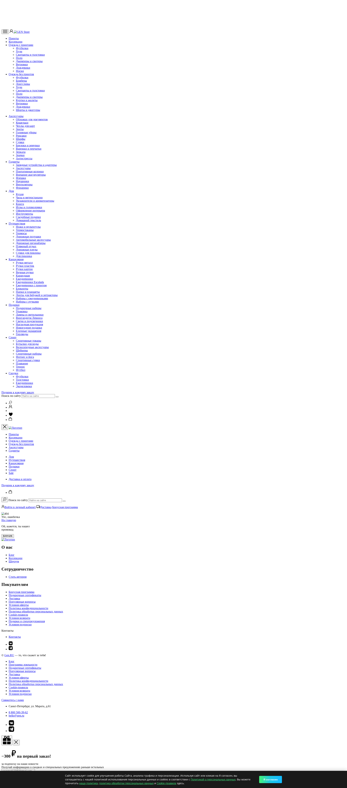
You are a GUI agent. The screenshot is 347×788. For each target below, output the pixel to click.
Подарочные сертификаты (25, 595)
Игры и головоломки (29, 207)
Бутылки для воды (27, 343)
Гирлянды (22, 334)
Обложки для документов (32, 119)
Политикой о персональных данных (213, 779)
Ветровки (22, 64)
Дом (11, 191)
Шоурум (14, 561)
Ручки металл (24, 262)
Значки (20, 155)
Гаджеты (14, 161)
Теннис (20, 366)
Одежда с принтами (21, 44)
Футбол (20, 369)
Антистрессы (24, 158)
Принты (14, 38)
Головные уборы (26, 132)
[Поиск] (10, 403)
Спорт (12, 337)
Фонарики (22, 187)
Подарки (14, 304)
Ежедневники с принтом (31, 285)
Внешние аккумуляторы (31, 174)
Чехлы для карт (25, 125)
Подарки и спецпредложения (27, 621)
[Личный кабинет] (12, 31)
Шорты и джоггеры (28, 110)
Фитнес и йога (25, 356)
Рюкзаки (21, 135)
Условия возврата (19, 618)
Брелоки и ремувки (28, 145)
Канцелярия (16, 259)
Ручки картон (24, 269)
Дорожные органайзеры (31, 243)
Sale (11, 473)
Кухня (19, 194)
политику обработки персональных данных (126, 783)
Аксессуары (16, 116)
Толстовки (22, 379)
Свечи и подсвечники (29, 321)
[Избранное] (11, 415)
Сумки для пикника (28, 252)
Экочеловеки (24, 386)
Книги (20, 204)
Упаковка (21, 311)
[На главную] (8, 539)
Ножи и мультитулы (28, 226)
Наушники (22, 181)
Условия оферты (19, 605)
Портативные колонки (30, 171)
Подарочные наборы (28, 308)
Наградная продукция (29, 324)
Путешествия (17, 223)
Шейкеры (22, 350)
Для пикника (24, 256)
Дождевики (23, 67)
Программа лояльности (23, 664)
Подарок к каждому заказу (17, 392)
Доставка (46, 507)
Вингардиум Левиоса (29, 317)
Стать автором (18, 576)
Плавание (22, 363)
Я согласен (271, 779)
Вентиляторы (24, 184)
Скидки (13, 373)
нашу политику (88, 783)
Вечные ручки (25, 272)
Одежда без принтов (21, 74)
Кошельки (22, 122)
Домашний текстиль (28, 220)
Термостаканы (25, 230)
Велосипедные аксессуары (32, 347)
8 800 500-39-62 (18, 712)
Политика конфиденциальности (28, 608)
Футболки (22, 48)
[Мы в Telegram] (11, 649)
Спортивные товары (28, 340)
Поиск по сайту (11, 395)
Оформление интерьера (30, 210)
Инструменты (24, 213)
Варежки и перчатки (28, 148)
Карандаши (23, 275)
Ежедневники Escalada (30, 282)
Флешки (21, 178)
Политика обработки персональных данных (36, 611)
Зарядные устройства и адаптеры (36, 164)
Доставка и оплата (20, 479)
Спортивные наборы (29, 353)
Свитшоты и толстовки (30, 54)
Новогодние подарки (29, 327)
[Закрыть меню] (4, 427)
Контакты (15, 636)
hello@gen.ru (16, 715)
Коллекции (15, 41)
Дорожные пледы (27, 249)
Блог (11, 554)
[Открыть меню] (5, 31)
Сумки (20, 142)
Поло (19, 57)
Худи (19, 51)
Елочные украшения (28, 330)
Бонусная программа (65, 507)
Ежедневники (24, 278)
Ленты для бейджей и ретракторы (37, 295)
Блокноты (22, 288)
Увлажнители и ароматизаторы (35, 200)
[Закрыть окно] (6, 740)
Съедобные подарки (28, 217)
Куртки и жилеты (27, 100)
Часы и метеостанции (29, 197)
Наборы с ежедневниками (32, 298)
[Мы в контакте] (11, 644)
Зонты (20, 129)
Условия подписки (20, 624)
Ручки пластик (25, 265)
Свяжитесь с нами (12, 700)
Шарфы (20, 138)
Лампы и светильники (30, 314)
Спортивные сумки (28, 360)
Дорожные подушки (28, 236)
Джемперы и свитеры (29, 61)
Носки (20, 70)
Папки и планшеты (28, 291)
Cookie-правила (18, 614)
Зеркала (20, 151)
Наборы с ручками (27, 301)
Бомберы (21, 80)
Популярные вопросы (22, 601)
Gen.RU (9, 655)
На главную (8, 520)
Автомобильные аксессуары (33, 239)
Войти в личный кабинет (20, 507)
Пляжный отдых (26, 246)
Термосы (21, 233)
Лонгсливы (23, 84)
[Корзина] (10, 419)
